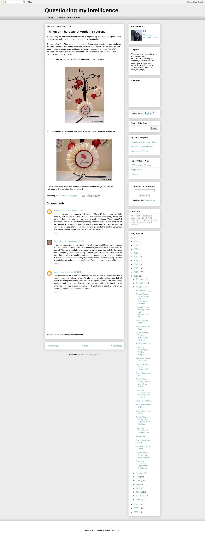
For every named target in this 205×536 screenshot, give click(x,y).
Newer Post (53, 346)
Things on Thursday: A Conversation (142, 430)
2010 (136, 504)
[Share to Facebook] (96, 195)
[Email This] (88, 195)
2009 (136, 508)
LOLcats (134, 174)
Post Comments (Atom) (90, 355)
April (138, 488)
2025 (136, 238)
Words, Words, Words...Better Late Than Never (143, 382)
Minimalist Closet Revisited (143, 359)
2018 (136, 249)
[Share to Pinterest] (98, 195)
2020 (136, 245)
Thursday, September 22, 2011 (71, 210)
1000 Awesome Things (141, 165)
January (140, 500)
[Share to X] (93, 195)
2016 (136, 257)
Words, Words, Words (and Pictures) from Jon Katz (143, 420)
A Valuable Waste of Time (143, 406)
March (139, 492)
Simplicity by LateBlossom (142, 146)
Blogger (116, 530)
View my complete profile (150, 36)
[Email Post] (83, 196)
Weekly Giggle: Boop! (142, 321)
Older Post (116, 346)
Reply (56, 233)
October (140, 287)
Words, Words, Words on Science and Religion (142, 336)
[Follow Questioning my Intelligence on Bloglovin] (143, 115)
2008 (136, 512)
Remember (140, 436)
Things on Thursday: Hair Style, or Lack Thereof (143, 393)
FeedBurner (150, 200)
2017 (136, 253)
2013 (136, 268)
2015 (136, 260)
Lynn (56, 272)
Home (50, 17)
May (138, 484)
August (139, 473)
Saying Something (144, 401)
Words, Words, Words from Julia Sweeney (143, 454)
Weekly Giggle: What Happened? (142, 366)
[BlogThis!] (90, 195)
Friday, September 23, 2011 (70, 272)
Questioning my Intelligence (81, 10)
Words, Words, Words (69, 17)
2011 (136, 276)
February (140, 496)
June (138, 480)
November (141, 283)
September (141, 290)
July (138, 477)
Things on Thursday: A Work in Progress (142, 350)
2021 (136, 241)
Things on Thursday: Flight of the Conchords (142, 464)
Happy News (136, 170)
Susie (56, 210)
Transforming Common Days (143, 142)
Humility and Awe (143, 343)
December (141, 279)
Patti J (56, 241)
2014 (136, 264)
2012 (136, 272)
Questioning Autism (139, 151)
